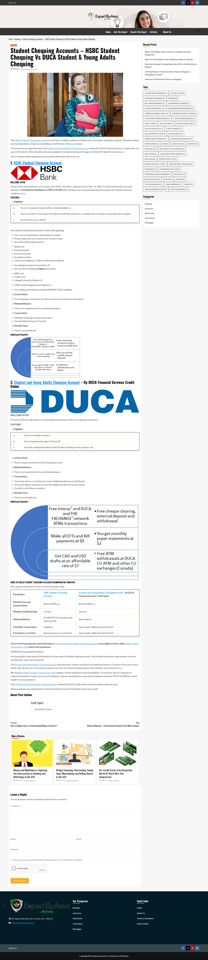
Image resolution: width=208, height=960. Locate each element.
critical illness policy (154, 128)
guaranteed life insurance (181, 139)
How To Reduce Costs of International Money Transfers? (33, 724)
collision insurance (153, 108)
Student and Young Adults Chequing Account (68, 148)
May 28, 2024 (72, 781)
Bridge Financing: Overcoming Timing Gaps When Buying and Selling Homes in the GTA (74, 773)
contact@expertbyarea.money (22, 923)
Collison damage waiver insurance (179, 108)
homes (165, 144)
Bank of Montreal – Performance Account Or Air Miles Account (113, 724)
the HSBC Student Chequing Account (37, 672)
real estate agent (152, 179)
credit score (150, 123)
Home (108, 31)
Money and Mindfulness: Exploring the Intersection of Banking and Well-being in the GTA (30, 773)
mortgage (150, 159)
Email (79, 839)
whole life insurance (179, 189)
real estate (179, 174)
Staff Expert (16, 69)
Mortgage (149, 223)
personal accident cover (155, 164)
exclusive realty (176, 133)
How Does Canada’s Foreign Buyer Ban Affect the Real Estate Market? (171, 65)
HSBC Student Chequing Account (30, 140)
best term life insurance (154, 103)
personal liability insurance (180, 164)
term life (188, 184)
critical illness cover (185, 123)
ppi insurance (150, 169)
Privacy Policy (143, 924)
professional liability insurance (158, 174)
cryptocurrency (174, 128)
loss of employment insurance (172, 154)
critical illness (166, 123)
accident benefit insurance (156, 93)
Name (13, 839)
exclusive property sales (155, 133)
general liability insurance (156, 139)
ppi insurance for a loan (170, 169)
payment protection (167, 159)
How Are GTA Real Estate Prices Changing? (163, 79)
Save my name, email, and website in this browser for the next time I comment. (48, 860)
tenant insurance (173, 184)
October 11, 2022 (28, 69)
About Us (12, 3)
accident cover (177, 93)
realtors (167, 179)
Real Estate (67, 764)
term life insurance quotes (156, 189)
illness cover (178, 144)
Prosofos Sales (19, 780)
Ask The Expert (120, 31)
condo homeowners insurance (157, 118)
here (72, 143)
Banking (18, 39)
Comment (15, 806)
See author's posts (43, 709)
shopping (180, 179)
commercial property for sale (184, 113)
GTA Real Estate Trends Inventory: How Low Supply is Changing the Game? (167, 73)
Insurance (149, 208)
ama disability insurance (155, 98)
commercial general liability (156, 113)
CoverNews (112, 956)
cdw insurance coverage (178, 103)
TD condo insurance (153, 184)
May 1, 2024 (113, 781)
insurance (192, 144)
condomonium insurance (183, 118)
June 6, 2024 (29, 781)
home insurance (151, 144)
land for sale (151, 154)
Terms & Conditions (145, 918)
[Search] (197, 31)
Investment (150, 149)
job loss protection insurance (172, 149)
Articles (153, 31)
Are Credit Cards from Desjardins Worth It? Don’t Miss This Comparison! (115, 773)
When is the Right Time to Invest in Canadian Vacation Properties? (168, 53)
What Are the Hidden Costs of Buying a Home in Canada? (169, 59)
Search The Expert (138, 31)
